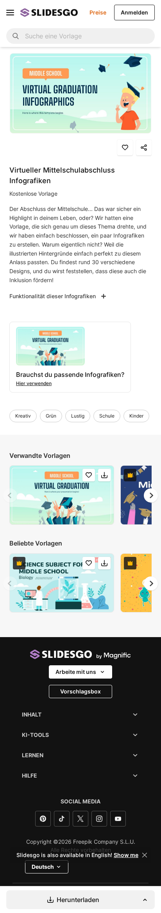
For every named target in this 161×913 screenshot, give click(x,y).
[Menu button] (10, 12)
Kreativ (23, 416)
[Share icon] (144, 147)
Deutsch (43, 866)
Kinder (136, 416)
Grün (51, 416)
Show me (126, 855)
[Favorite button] (125, 147)
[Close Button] (144, 855)
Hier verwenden (34, 383)
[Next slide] (151, 495)
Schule (106, 416)
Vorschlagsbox (80, 691)
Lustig (77, 416)
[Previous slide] (10, 495)
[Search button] (15, 36)
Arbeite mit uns (75, 671)
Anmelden (134, 12)
